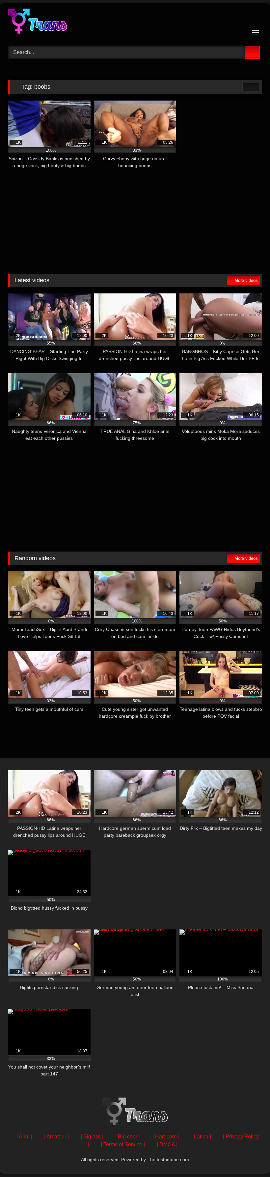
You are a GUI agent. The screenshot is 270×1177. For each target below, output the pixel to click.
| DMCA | (167, 1144)
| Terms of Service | (123, 1144)
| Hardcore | (165, 1136)
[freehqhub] (135, 22)
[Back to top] (250, 1157)
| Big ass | (92, 1136)
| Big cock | (128, 1136)
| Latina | (201, 1136)
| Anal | (24, 1136)
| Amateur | (56, 1136)
